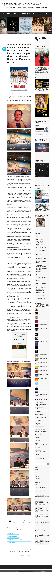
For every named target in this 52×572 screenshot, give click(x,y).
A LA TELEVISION (39, 235)
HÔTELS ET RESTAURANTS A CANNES (41, 262)
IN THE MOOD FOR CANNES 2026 (23, 3)
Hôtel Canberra (38, 424)
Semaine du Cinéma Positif (39, 458)
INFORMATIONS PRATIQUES (41, 268)
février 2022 (37, 482)
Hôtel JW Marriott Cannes (39, 421)
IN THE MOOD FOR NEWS (41, 266)
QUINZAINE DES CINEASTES (41, 287)
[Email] (37, 40)
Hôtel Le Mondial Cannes (39, 426)
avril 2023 (37, 476)
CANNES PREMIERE (39, 241)
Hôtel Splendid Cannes (39, 411)
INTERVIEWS (38, 271)
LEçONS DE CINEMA (40, 274)
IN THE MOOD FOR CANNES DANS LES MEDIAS (41, 265)
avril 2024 (37, 473)
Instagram (8, 13)
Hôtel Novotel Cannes (39, 418)
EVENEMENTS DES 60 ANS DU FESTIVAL (41, 257)
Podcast (5, 16)
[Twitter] (39, 38)
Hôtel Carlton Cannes (39, 407)
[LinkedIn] (43, 38)
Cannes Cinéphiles (38, 440)
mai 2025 (36, 470)
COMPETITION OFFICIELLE (41, 247)
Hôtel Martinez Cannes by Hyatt (40, 417)
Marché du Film (37, 437)
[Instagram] (45, 38)
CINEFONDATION (39, 242)
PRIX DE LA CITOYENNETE (41, 283)
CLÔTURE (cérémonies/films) (41, 245)
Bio (3, 13)
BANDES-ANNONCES (40, 238)
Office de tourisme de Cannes (40, 451)
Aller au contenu (3, 0)
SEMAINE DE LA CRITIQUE (41, 293)
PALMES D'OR (38, 280)
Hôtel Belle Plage (38, 405)
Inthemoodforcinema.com (27, 13)
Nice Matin (37, 454)
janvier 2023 (37, 478)
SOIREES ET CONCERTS (40, 296)
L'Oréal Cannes (37, 448)
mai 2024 (36, 472)
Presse (45, 13)
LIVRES (37, 275)
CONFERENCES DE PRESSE (41, 250)
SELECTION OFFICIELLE (40, 292)
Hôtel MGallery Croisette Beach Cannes (42, 410)
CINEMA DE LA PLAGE (40, 244)
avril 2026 (37, 469)
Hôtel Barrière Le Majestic (39, 402)
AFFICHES (38, 236)
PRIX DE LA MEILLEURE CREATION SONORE (41, 286)
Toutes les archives (38, 484)
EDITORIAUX (38, 254)
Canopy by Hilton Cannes (39, 415)
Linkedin (16, 13)
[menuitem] (3, 13)
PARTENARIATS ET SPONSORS (41, 282)
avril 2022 (37, 481)
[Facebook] (36, 38)
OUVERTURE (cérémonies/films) (41, 277)
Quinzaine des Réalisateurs (39, 435)
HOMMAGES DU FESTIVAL (41, 258)
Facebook (38, 13)
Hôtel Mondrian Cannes (39, 408)
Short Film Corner (38, 438)
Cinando (36, 443)
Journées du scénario (38, 441)
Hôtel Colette (37, 423)
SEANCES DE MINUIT (40, 289)
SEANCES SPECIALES (40, 290)
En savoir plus (43, 571)
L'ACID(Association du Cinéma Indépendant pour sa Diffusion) (42, 445)
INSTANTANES (38, 269)
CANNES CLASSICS (39, 239)
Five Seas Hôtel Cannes (39, 414)
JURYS (37, 272)
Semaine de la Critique (39, 434)
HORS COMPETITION (40, 260)
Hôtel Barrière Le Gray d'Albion (40, 404)
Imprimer (26, 522)
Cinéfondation (37, 447)
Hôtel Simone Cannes (38, 420)
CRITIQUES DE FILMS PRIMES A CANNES (42, 252)
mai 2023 (36, 475)
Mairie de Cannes (38, 450)
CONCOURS (38, 248)
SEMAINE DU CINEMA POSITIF (41, 295)
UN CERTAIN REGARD (40, 299)
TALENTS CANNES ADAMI (41, 298)
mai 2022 (36, 479)
